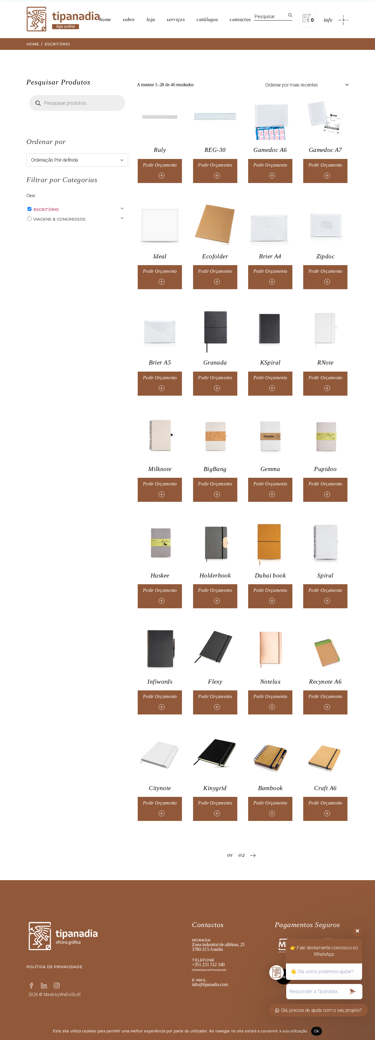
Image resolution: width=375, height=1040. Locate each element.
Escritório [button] (46, 209)
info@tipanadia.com (210, 984)
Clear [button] (30, 195)
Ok (316, 1031)
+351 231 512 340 (208, 964)
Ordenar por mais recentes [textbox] (291, 85)
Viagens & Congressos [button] (59, 219)
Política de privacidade (54, 966)
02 (241, 854)
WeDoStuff (70, 994)
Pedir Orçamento (160, 164)
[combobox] (307, 85)
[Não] (368, 1031)
